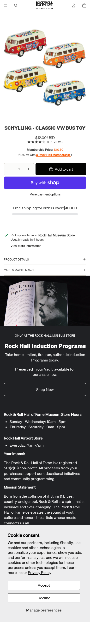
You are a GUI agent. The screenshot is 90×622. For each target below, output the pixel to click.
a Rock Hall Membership (53, 155)
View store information (26, 246)
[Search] (16, 5)
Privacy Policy (39, 572)
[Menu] (5, 5)
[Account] (73, 5)
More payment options (45, 194)
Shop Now (45, 389)
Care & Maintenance (19, 270)
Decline (43, 597)
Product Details (16, 259)
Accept (44, 585)
